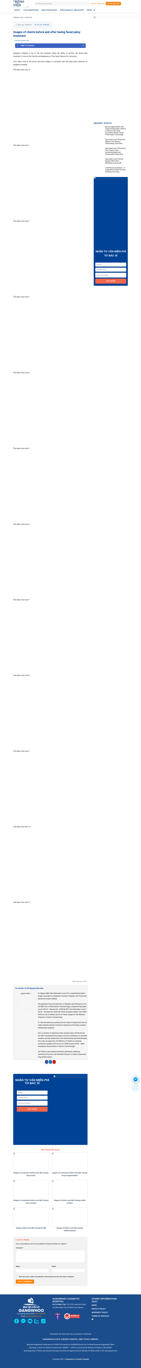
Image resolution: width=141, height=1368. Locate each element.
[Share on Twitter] (50, 1062)
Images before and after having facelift (31, 1228)
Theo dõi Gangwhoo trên (21, 40)
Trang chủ (18, 17)
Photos (28, 17)
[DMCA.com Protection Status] (98, 1321)
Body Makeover (49, 10)
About (17, 10)
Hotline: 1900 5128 (97, 3)
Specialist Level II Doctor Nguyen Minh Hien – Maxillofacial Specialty (114, 161)
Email (54, 1266)
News (89, 10)
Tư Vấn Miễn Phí (113, 3)
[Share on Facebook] (46, 1062)
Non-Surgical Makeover (72, 10)
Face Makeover (31, 10)
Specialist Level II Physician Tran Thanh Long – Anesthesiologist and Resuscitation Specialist (115, 151)
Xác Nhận (32, 1109)
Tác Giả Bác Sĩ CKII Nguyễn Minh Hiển (29, 988)
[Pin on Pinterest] (54, 1062)
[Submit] (87, 3)
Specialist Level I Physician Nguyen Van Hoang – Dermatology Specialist (115, 141)
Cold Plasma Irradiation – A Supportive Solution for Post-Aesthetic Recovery (115, 170)
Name (18, 1266)
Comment (19, 1248)
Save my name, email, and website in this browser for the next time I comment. (46, 1276)
